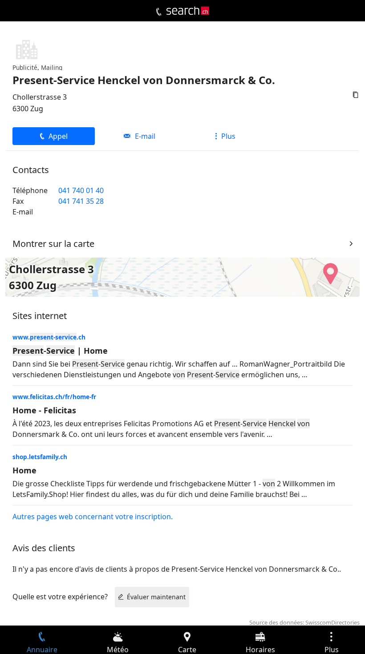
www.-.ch (48, 337)
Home (24, 470)
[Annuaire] (158, 12)
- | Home (60, 350)
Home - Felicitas (44, 410)
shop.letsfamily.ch (39, 456)
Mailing (51, 67)
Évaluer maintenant (156, 597)
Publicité (24, 67)
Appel (58, 136)
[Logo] (187, 10)
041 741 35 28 (81, 201)
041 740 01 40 (81, 190)
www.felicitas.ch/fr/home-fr (54, 396)
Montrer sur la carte (53, 244)
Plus (228, 136)
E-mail (145, 136)
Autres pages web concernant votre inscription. (92, 516)
